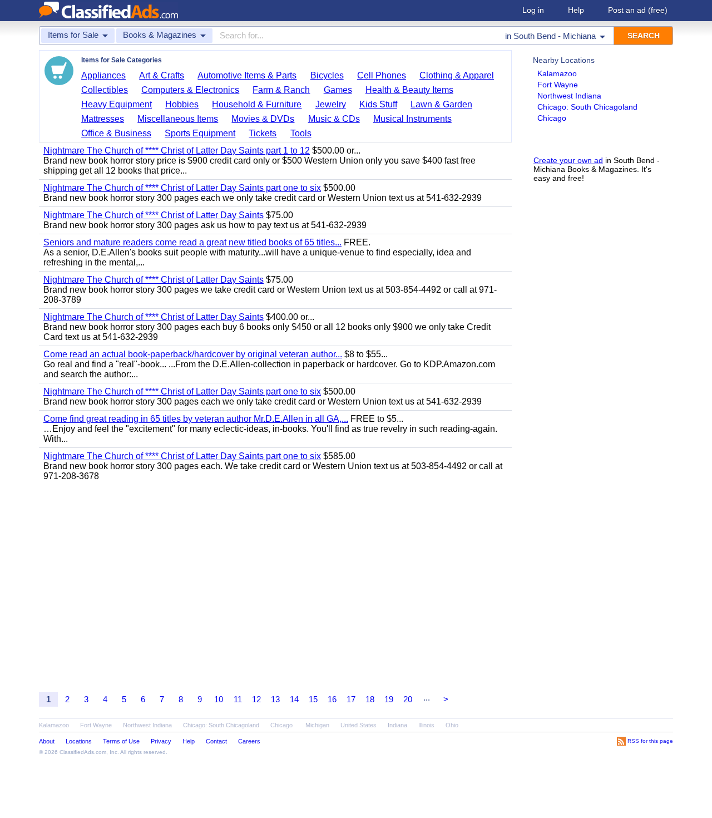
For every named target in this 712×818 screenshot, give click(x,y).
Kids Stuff (378, 104)
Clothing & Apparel (456, 75)
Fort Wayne (557, 84)
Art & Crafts (161, 75)
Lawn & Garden (441, 104)
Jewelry (330, 104)
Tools (301, 133)
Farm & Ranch (281, 90)
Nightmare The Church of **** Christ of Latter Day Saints (153, 215)
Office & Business (116, 133)
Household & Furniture (256, 104)
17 (351, 699)
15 (313, 699)
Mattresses (102, 119)
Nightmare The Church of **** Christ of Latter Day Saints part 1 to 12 (176, 150)
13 (275, 699)
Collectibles (104, 90)
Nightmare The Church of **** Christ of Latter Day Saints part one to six (182, 188)
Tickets (262, 133)
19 (388, 699)
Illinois (426, 725)
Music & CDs (334, 119)
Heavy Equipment (116, 104)
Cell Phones (381, 75)
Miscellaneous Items (177, 119)
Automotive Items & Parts (246, 75)
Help (576, 10)
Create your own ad (568, 160)
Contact (216, 741)
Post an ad (638, 10)
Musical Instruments (412, 119)
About (47, 741)
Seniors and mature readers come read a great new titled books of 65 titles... (192, 242)
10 (218, 699)
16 (332, 699)
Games (338, 90)
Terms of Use (121, 741)
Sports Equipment (200, 133)
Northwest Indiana (569, 95)
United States (358, 725)
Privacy (161, 741)
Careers (249, 741)
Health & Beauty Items (409, 90)
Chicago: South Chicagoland (587, 106)
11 (238, 699)
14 (294, 699)
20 (407, 699)
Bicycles (327, 75)
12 (256, 699)
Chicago (551, 118)
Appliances (103, 75)
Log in (533, 10)
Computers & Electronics (190, 90)
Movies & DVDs (262, 119)
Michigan (317, 725)
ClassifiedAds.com (83, 752)
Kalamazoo (557, 73)
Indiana (397, 725)
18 (369, 699)
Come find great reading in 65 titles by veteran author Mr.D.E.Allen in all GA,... (195, 418)
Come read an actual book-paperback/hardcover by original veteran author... (192, 354)
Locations (79, 741)
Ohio (452, 725)
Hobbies (182, 104)
